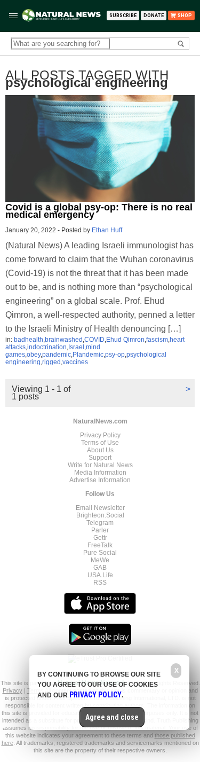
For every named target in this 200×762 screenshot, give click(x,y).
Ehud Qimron (125, 339)
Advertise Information (100, 480)
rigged (51, 362)
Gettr (100, 537)
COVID (94, 339)
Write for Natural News (100, 465)
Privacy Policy (100, 435)
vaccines (75, 362)
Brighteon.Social (100, 515)
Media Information (100, 472)
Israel (76, 347)
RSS (100, 582)
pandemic (56, 354)
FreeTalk (100, 545)
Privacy (12, 690)
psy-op (115, 354)
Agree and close (112, 717)
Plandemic (88, 354)
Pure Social (100, 552)
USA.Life (100, 575)
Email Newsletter (100, 508)
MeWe (100, 560)
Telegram (100, 523)
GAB (100, 567)
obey (34, 354)
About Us (100, 450)
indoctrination (47, 347)
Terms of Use (100, 442)
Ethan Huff (107, 230)
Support (100, 457)
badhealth (28, 339)
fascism (157, 339)
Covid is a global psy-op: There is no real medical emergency (99, 211)
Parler (100, 530)
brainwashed (64, 339)
